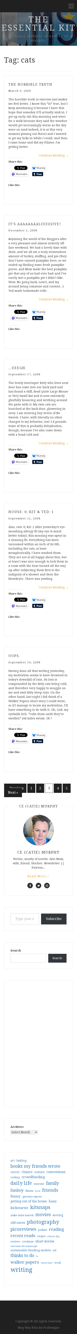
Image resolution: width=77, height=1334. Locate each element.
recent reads (22, 1235)
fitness (29, 1190)
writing (21, 1269)
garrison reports (32, 1196)
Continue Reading (54, 155)
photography (43, 1222)
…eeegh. (17, 368)
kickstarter (19, 1208)
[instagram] (47, 885)
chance (27, 1172)
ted (54, 1250)
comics (39, 1172)
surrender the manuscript (23, 1246)
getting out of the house (28, 1201)
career (15, 1172)
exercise (39, 1183)
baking (21, 1160)
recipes (41, 1236)
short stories (44, 1241)
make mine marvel (21, 1215)
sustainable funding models (30, 1250)
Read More (39, 876)
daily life (21, 1183)
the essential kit (38, 24)
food (37, 1191)
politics (42, 1229)
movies (43, 1214)
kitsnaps (40, 1207)
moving (58, 1215)
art (12, 1160)
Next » (13, 792)
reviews (15, 1241)
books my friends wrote (35, 1166)
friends (50, 1190)
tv (37, 1256)
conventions (55, 1172)
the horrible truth (30, 84)
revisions (27, 1241)
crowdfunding (33, 1177)
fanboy (17, 1190)
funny (15, 1196)
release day (53, 1236)
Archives (17, 1127)
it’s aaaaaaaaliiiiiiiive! (34, 224)
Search (15, 950)
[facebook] (30, 885)
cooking (15, 1177)
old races (17, 1223)
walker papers (24, 1262)
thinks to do (22, 1255)
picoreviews (23, 1229)
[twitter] (38, 885)
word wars (47, 1263)
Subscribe (54, 919)
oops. (14, 656)
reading (56, 1229)
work (57, 1262)
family (52, 1183)
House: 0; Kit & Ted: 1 (31, 512)
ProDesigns (51, 1327)
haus (52, 1201)
